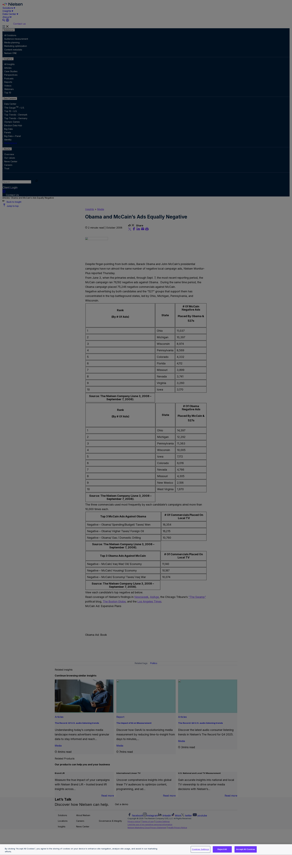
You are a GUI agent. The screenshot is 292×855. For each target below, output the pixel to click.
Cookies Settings (200, 849)
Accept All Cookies (245, 849)
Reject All (222, 849)
